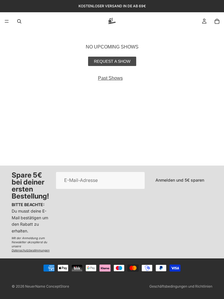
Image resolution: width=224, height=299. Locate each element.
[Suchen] (19, 21)
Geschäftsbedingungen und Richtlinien (180, 286)
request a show (112, 61)
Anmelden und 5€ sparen (179, 180)
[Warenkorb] (217, 21)
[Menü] (6, 21)
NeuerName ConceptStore (47, 286)
